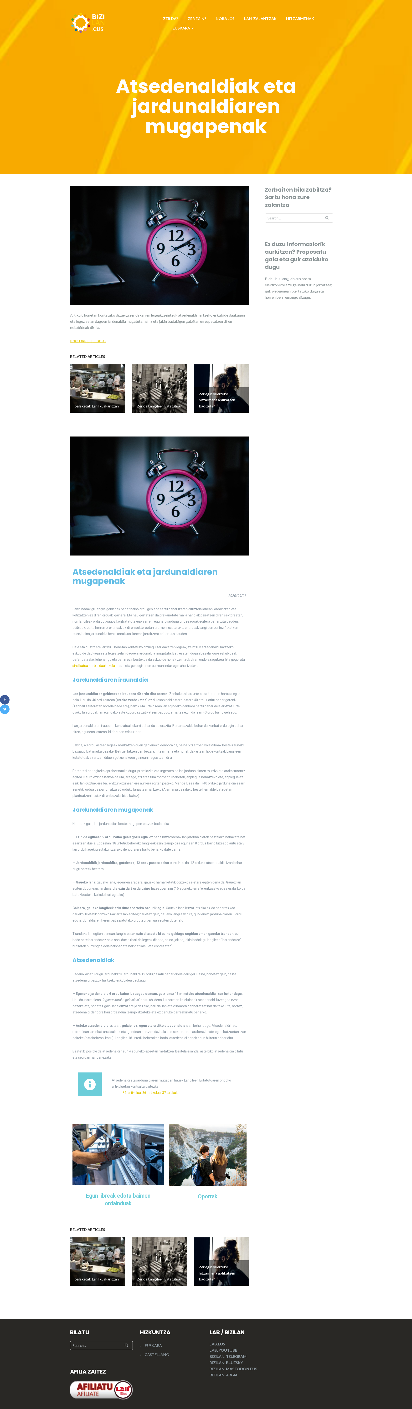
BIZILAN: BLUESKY (226, 1362)
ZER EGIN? (197, 18)
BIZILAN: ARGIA (223, 1375)
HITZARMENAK (300, 18)
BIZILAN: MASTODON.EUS (233, 1368)
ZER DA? (170, 18)
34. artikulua (131, 1093)
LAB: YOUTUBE (223, 1350)
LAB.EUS (217, 1344)
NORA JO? (225, 18)
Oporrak (207, 1196)
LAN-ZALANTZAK (260, 18)
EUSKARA (181, 28)
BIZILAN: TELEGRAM (228, 1356)
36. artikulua (151, 1093)
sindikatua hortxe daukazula (93, 666)
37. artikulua (171, 1093)
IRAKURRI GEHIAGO (88, 340)
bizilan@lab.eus (288, 278)
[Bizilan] (88, 22)
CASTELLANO (157, 1354)
